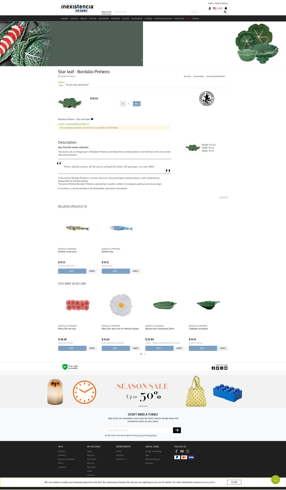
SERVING (83, 19)
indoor (119, 451)
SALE (188, 19)
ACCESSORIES (137, 19)
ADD (71, 271)
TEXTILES (125, 19)
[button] (141, 353)
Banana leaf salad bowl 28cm (159, 328)
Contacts (62, 467)
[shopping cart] (225, 8)
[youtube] (182, 451)
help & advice (221, 3)
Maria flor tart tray (67, 328)
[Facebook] (176, 451)
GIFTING (196, 19)
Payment (62, 451)
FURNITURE (115, 19)
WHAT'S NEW (179, 19)
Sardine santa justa (67, 251)
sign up (90, 455)
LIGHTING (74, 19)
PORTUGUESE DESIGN (163, 19)
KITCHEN (92, 19)
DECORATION (103, 19)
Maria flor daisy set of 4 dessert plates (120, 328)
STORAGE (148, 19)
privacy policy (208, 482)
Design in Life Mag (153, 451)
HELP (60, 446)
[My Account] (209, 8)
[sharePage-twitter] (217, 368)
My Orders (91, 459)
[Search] (225, 12)
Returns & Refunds (66, 459)
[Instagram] (188, 451)
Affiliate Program (152, 459)
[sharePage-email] (226, 368)
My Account (94, 446)
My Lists (90, 463)
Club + (61, 463)
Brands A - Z (121, 459)
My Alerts (91, 467)
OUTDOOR (121, 12)
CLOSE (234, 482)
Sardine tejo (107, 251)
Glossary (149, 463)
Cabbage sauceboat (198, 328)
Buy (61, 85)
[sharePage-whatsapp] (222, 368)
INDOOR (106, 12)
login (210, 3)
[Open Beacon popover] (275, 479)
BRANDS (65, 19)
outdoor (120, 455)
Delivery (61, 455)
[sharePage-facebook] (213, 368)
